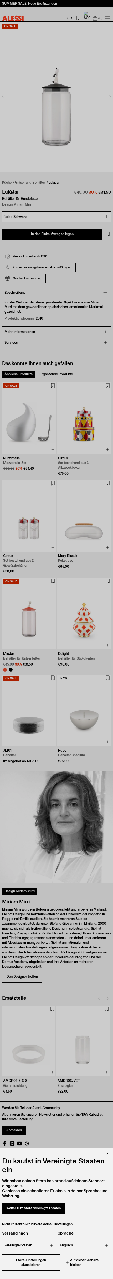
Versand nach (15, 1233)
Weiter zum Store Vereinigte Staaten (33, 1208)
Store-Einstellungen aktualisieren (31, 1262)
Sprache (66, 1233)
